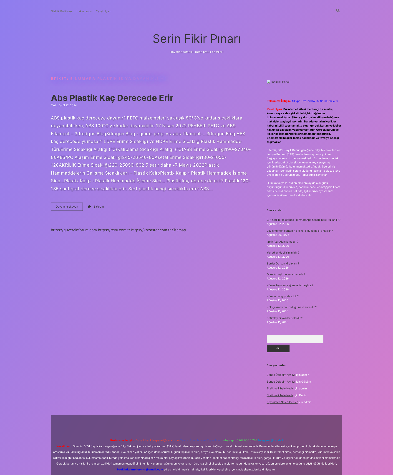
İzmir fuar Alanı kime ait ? (282, 241)
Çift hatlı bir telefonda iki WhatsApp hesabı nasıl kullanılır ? (303, 219)
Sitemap (179, 230)
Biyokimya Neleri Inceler (282, 402)
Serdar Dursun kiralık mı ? (283, 263)
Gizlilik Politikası (61, 11)
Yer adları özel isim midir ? (283, 252)
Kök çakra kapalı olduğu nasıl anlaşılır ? (292, 307)
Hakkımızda (84, 11)
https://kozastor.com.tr (151, 230)
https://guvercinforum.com (74, 230)
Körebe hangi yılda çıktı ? (283, 296)
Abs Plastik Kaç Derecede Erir (112, 98)
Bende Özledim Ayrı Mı (281, 374)
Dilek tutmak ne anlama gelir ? (286, 274)
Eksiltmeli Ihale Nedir (280, 388)
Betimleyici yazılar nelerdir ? (284, 318)
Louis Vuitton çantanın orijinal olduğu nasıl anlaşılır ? (300, 230)
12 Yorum (98, 206)
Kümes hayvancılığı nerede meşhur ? (290, 285)
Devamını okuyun (69, 208)
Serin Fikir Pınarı (197, 39)
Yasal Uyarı (103, 11)
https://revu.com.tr (114, 230)
